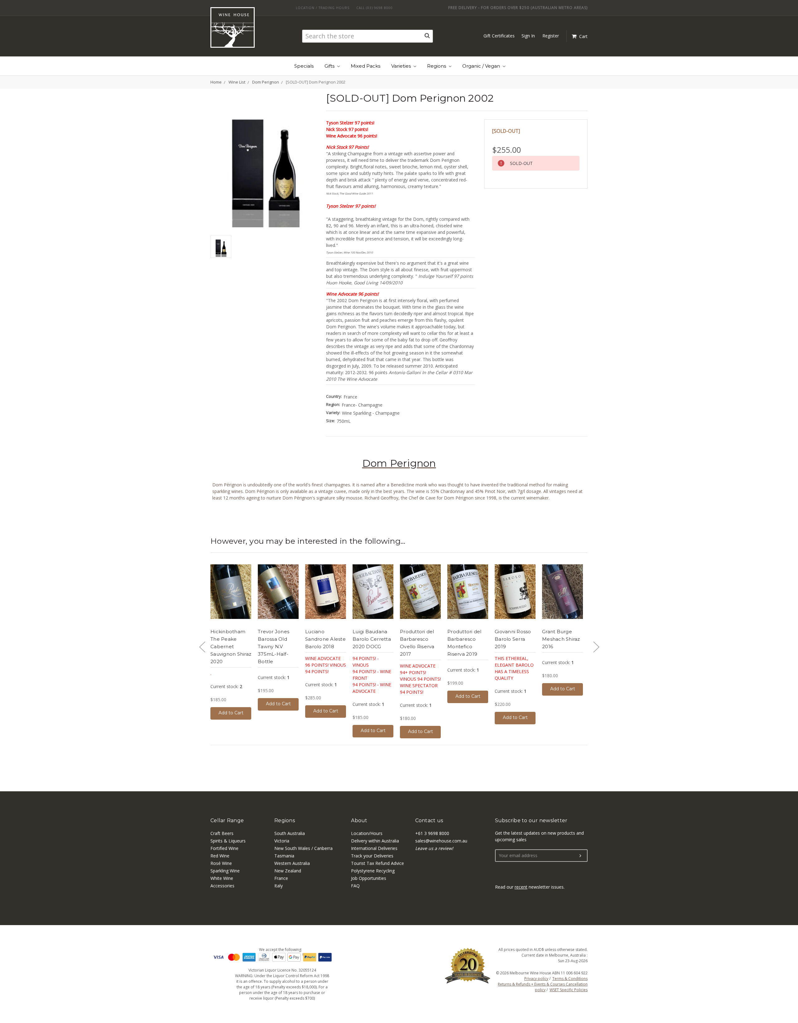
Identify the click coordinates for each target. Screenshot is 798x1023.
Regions (437, 66)
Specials (304, 66)
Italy (278, 886)
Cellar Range (227, 820)
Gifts (330, 66)
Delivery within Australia (375, 841)
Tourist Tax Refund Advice (377, 863)
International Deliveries (374, 848)
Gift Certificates (499, 36)
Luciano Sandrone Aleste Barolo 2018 (325, 639)
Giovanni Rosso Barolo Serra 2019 (513, 639)
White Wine (221, 878)
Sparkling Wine (225, 871)
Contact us (429, 820)
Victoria (281, 841)
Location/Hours (366, 833)
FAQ (355, 886)
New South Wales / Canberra (303, 848)
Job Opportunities (368, 878)
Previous (202, 646)
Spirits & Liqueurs (228, 841)
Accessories (222, 886)
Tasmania (284, 856)
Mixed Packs (365, 66)
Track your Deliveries (372, 856)
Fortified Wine (224, 848)
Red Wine (219, 856)
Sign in (528, 36)
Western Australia (292, 863)
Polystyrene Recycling (373, 871)
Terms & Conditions (570, 978)
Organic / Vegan (481, 66)
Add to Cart (231, 713)
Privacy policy (536, 978)
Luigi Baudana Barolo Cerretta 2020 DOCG (372, 639)
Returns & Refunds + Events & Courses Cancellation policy (543, 987)
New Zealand (287, 871)
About (359, 820)
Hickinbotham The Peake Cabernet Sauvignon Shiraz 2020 (230, 646)
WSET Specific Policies (569, 989)
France (281, 878)
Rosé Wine (221, 863)
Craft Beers (221, 833)
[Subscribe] (580, 855)
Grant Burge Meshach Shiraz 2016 (561, 639)
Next (596, 646)
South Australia (289, 833)
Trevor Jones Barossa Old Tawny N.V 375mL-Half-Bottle (273, 646)
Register (550, 36)
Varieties (401, 66)
